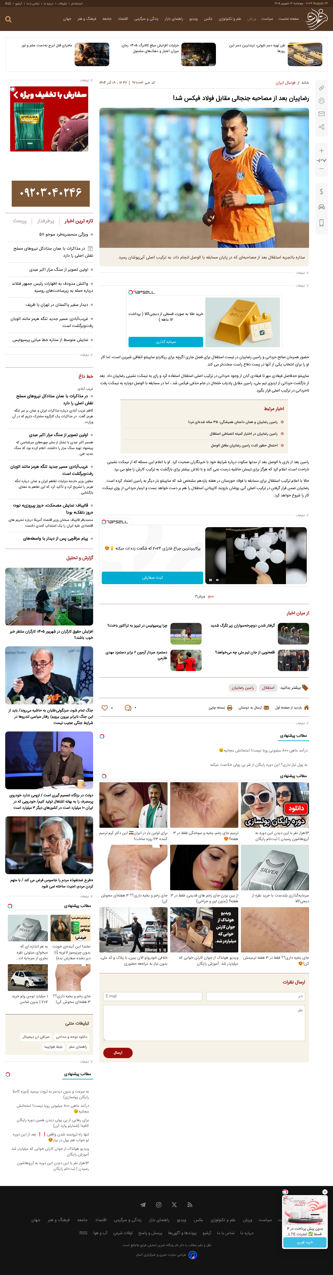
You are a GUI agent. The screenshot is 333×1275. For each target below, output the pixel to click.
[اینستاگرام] (159, 1205)
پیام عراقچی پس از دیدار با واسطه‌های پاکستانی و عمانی (58, 542)
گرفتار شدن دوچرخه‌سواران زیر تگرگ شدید (243, 626)
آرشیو (18, 4)
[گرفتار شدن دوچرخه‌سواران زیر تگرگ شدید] (293, 634)
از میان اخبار (298, 613)
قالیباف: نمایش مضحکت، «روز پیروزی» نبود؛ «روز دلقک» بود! (53, 509)
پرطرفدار (45, 221)
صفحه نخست (288, 19)
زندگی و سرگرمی (146, 19)
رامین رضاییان (243, 688)
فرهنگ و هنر (87, 19)
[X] (174, 1205)
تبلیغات (62, 4)
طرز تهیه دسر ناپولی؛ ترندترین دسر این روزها (257, 48)
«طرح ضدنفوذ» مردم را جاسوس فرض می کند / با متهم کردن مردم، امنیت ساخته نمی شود (51, 883)
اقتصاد (123, 19)
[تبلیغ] (51, 194)
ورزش (251, 19)
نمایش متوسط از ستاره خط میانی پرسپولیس (50, 340)
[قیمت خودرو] (321, 208)
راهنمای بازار (174, 19)
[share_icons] (321, 126)
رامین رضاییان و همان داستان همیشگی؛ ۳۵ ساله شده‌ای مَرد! (233, 422)
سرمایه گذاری (166, 342)
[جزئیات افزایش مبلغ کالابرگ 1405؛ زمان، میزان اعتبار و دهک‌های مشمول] (198, 54)
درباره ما (49, 4)
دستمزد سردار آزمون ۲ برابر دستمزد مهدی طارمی (136, 655)
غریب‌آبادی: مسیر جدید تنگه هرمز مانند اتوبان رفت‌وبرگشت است (51, 470)
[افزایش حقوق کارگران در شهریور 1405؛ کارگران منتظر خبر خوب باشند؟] (49, 597)
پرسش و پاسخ (150, 1233)
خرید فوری (305, 1242)
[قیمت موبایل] (321, 224)
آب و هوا (100, 1233)
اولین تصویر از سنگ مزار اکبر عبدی (58, 269)
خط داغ (86, 377)
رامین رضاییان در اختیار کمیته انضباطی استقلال (244, 434)
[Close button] (325, 1192)
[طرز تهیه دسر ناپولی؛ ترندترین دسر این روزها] (305, 54)
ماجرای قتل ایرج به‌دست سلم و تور (47, 45)
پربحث (20, 221)
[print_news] (321, 100)
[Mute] (218, 580)
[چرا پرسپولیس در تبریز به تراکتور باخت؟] (186, 634)
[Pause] (210, 580)
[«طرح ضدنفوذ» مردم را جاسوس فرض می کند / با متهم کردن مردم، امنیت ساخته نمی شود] (49, 845)
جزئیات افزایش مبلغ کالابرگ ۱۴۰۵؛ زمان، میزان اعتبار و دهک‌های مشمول (149, 48)
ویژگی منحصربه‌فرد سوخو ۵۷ (64, 234)
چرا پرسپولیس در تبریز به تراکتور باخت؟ (137, 626)
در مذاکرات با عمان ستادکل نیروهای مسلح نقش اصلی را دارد (54, 400)
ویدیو (194, 19)
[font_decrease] (321, 169)
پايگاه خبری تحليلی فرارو (156, 1245)
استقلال (268, 688)
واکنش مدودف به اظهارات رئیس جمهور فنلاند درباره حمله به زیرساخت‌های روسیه (52, 287)
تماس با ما (33, 4)
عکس (209, 19)
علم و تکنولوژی (230, 19)
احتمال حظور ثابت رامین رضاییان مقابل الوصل (244, 446)
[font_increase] (321, 151)
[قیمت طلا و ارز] (321, 193)
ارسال (118, 1053)
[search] (8, 19)
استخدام (76, 4)
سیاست (267, 19)
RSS (8, 4)
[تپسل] (130, 292)
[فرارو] (316, 19)
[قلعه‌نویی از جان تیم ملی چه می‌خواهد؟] (293, 660)
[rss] (190, 1205)
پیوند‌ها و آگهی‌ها (182, 1233)
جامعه (108, 19)
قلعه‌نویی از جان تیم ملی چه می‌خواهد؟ (245, 652)
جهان (67, 19)
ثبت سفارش (152, 577)
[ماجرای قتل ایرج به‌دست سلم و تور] (92, 54)
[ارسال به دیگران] (321, 114)
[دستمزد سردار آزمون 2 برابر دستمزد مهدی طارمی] (186, 660)
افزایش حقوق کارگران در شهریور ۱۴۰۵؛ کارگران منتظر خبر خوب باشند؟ (51, 635)
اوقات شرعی (123, 1233)
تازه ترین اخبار (79, 221)
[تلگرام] (143, 1205)
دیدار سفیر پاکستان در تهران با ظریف (57, 304)
